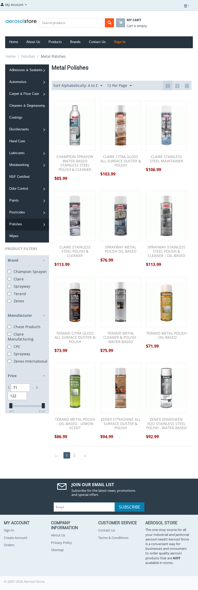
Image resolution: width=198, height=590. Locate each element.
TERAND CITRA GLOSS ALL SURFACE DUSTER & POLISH (75, 337)
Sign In (120, 42)
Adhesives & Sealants (26, 70)
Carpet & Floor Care (24, 94)
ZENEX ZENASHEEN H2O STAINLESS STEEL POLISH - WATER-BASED (166, 423)
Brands (75, 42)
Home (13, 42)
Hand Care (17, 141)
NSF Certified (19, 177)
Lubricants (17, 153)
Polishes (28, 56)
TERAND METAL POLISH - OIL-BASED (166, 335)
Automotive (17, 82)
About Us (33, 42)
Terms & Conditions (113, 537)
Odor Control (18, 188)
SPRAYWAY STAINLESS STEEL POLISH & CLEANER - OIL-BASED (166, 251)
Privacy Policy (61, 542)
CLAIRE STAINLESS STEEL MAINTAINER (166, 159)
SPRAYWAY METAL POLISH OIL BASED (120, 249)
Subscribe (129, 507)
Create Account (15, 537)
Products (55, 42)
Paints (14, 200)
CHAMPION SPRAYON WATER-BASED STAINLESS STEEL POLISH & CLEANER (74, 163)
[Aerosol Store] (21, 20)
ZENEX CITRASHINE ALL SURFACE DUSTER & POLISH (121, 423)
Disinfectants (19, 129)
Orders (9, 545)
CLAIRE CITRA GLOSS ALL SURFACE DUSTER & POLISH (120, 161)
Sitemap (57, 549)
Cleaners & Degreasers (26, 105)
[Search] (109, 22)
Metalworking (19, 165)
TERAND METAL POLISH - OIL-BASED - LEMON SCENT (75, 423)
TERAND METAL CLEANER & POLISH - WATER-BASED (120, 337)
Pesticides (17, 212)
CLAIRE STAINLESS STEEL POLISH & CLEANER (74, 251)
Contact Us (97, 42)
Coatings (15, 117)
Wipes (14, 236)
